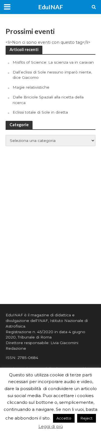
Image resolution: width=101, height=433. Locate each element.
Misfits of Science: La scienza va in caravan (53, 62)
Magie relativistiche (31, 87)
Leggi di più (50, 426)
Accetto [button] (63, 418)
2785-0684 (27, 357)
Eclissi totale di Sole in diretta (40, 112)
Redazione (16, 348)
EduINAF (50, 7)
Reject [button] (87, 418)
